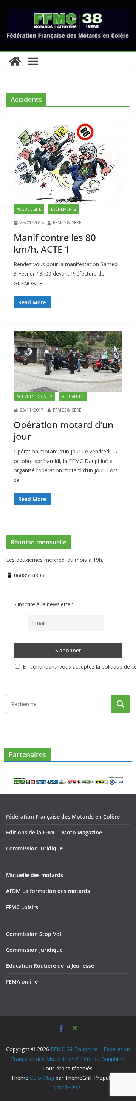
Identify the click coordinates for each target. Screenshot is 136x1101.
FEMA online (22, 981)
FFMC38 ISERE (67, 222)
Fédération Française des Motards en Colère (63, 816)
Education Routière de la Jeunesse (50, 965)
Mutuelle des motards (34, 875)
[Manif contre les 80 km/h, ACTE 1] (68, 162)
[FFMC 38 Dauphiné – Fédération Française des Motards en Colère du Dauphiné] (15, 61)
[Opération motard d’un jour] (68, 361)
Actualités (72, 396)
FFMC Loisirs (22, 907)
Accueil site (29, 209)
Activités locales (34, 396)
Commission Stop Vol (33, 934)
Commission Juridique (34, 848)
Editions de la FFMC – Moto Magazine (54, 832)
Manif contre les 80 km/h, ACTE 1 (55, 243)
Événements (63, 209)
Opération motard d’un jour (63, 430)
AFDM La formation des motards (48, 890)
